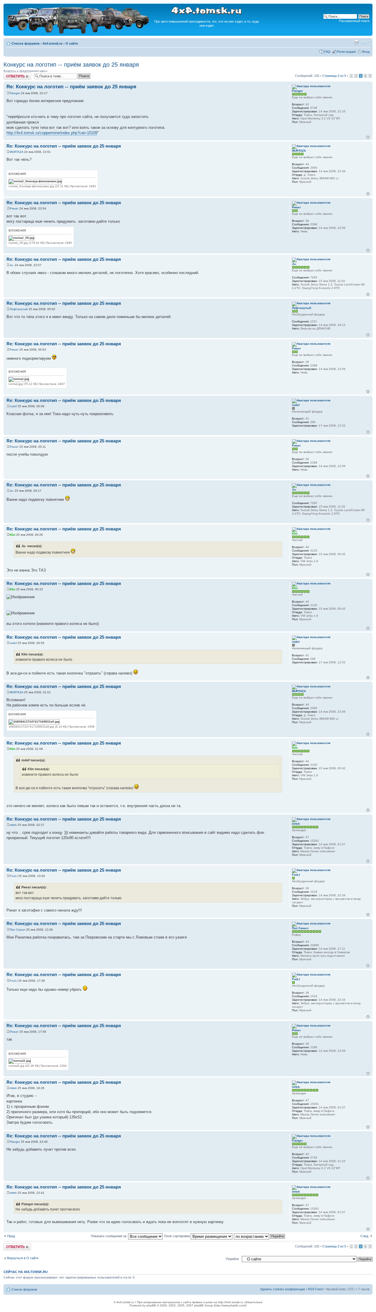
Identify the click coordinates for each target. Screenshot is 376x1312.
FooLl (13, 876)
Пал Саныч (17, 929)
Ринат (14, 208)
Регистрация (346, 51)
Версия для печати (356, 42)
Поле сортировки (177, 1236)
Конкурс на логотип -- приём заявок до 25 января (71, 64)
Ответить (11, 74)
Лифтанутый (19, 309)
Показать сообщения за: (109, 1236)
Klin (12, 534)
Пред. (11, 1236)
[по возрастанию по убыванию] (260, 1236)
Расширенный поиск (354, 21)
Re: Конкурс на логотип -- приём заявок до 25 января (71, 86)
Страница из (334, 75)
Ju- (12, 265)
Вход (366, 51)
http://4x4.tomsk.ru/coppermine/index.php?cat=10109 (51, 133)
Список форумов (25, 43)
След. (364, 1236)
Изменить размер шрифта (365, 42)
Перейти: (232, 1259)
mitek (13, 824)
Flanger (15, 93)
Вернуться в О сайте (22, 1258)
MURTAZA (16, 151)
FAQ (327, 51)
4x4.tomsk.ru (53, 43)
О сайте (72, 43)
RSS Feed (315, 1289)
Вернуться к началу (368, 137)
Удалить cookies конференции (282, 1289)
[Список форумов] (79, 32)
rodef (13, 406)
